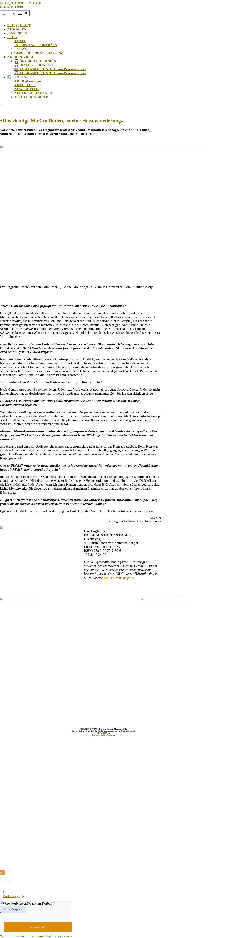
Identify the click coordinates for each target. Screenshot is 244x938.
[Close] (1, 105)
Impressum (96, 735)
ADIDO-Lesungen (27, 81)
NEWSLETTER (26, 89)
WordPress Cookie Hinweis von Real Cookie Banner (36, 936)
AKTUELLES (25, 85)
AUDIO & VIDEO (20, 57)
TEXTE (20, 41)
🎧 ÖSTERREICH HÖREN (35, 61)
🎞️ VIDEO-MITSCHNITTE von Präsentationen (50, 69)
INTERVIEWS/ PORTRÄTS (35, 45)
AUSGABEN (16, 29)
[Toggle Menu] (1, 19)
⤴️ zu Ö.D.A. (17, 77)
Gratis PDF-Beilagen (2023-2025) (38, 53)
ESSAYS (20, 49)
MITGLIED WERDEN (31, 97)
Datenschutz (110, 735)
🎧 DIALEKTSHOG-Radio (34, 65)
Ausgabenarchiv (38, 927)
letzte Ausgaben (13, 909)
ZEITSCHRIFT (19, 25)
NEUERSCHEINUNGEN (33, 93)
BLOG (12, 37)
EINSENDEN (17, 33)
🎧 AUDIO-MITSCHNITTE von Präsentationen (50, 73)
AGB (103, 735)
